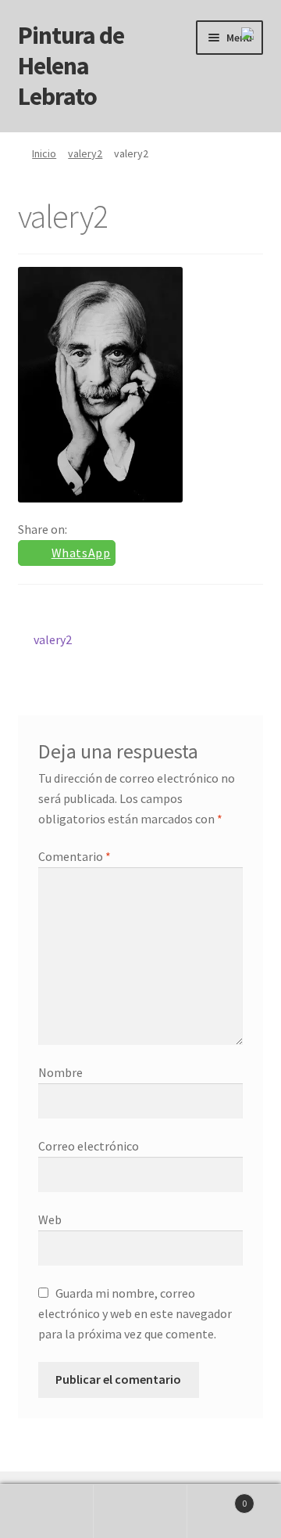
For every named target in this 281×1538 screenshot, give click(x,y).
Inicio (44, 153)
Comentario (74, 856)
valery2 (85, 153)
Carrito (217, 1497)
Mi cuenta (47, 1511)
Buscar (140, 1511)
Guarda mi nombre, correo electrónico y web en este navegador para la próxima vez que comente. (135, 1313)
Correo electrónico (88, 1146)
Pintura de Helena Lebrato (71, 66)
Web (50, 1219)
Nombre (60, 1072)
